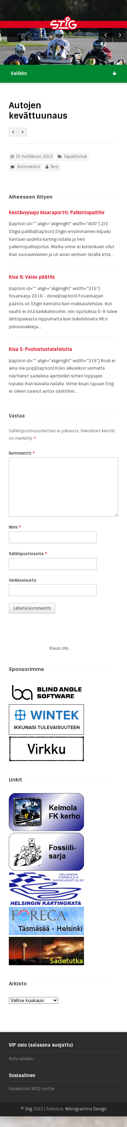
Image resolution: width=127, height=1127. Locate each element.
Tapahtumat (75, 156)
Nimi (15, 527)
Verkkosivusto (22, 580)
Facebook (19, 1089)
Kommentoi (28, 166)
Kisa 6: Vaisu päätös (32, 277)
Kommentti (22, 453)
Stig (28, 1108)
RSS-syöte (43, 1089)
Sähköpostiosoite (28, 553)
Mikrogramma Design (86, 1108)
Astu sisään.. (22, 1058)
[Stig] (78, 23)
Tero (54, 166)
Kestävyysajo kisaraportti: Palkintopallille (56, 213)
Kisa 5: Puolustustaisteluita (40, 349)
